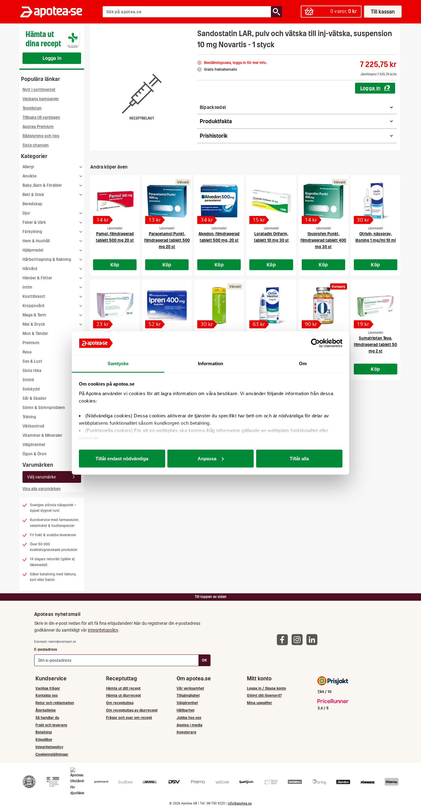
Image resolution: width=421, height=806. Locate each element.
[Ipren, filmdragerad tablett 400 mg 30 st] (167, 305)
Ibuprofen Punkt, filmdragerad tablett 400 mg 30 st (323, 240)
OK (204, 660)
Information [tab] (210, 363)
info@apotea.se (240, 803)
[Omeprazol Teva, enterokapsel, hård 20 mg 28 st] (115, 305)
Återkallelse (45, 710)
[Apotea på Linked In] (313, 639)
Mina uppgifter (259, 702)
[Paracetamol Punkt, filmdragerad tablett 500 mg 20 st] (167, 201)
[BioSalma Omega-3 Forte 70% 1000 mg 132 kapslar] (323, 305)
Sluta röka (31, 370)
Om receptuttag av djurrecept (131, 710)
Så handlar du (47, 717)
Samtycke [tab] (118, 363)
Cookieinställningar (51, 754)
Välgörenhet (33, 444)
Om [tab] (303, 363)
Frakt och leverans (51, 725)
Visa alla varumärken (41, 488)
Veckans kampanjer (40, 99)
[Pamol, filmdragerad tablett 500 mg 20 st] (115, 201)
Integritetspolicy (49, 747)
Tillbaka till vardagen (41, 117)
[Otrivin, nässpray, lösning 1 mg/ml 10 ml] (375, 201)
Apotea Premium (38, 126)
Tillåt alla (299, 458)
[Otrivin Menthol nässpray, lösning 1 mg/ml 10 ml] (271, 305)
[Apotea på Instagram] (298, 639)
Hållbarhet (185, 710)
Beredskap (32, 204)
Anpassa (207, 458)
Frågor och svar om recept (129, 717)
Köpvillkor (43, 739)
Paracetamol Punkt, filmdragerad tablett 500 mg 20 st (167, 240)
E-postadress (45, 649)
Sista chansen (35, 145)
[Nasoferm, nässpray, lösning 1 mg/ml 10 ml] (219, 305)
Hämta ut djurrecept (123, 695)
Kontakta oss (46, 695)
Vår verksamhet (190, 688)
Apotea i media (189, 725)
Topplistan (32, 108)
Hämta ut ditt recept (123, 688)
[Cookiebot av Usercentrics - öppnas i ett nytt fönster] (315, 343)
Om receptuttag (119, 702)
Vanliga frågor (47, 688)
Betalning (43, 732)
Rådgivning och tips (40, 136)
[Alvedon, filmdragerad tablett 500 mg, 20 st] (219, 201)
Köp (115, 264)
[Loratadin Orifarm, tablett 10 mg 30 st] (271, 201)
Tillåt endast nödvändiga (122, 458)
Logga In (370, 88)
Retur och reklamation (54, 702)
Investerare (186, 732)
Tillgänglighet (188, 695)
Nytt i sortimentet (38, 89)
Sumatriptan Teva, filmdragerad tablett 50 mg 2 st (375, 345)
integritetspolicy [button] (103, 630)
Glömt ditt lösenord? (264, 695)
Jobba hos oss (189, 717)
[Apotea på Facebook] (283, 639)
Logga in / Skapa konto (266, 688)
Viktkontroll (33, 426)
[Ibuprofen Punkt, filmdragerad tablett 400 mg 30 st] (323, 201)
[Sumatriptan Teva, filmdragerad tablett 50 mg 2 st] (375, 305)
